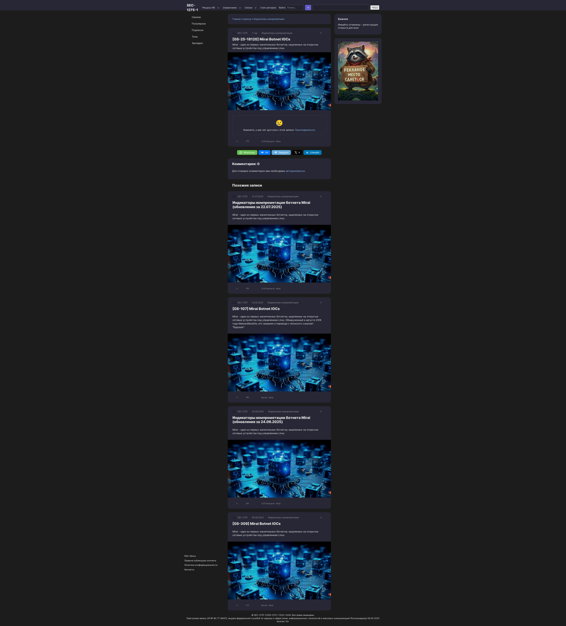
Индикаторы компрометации (269, 19)
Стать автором (268, 7)
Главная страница (241, 19)
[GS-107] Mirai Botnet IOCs (256, 309)
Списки (248, 7)
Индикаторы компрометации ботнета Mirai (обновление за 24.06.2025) (271, 420)
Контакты (189, 569)
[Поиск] (308, 7)
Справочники (230, 7)
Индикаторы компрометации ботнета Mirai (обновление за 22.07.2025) (271, 204)
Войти (282, 7)
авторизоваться (295, 170)
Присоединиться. (305, 129)
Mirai (278, 141)
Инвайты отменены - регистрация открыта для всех (358, 26)
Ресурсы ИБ (208, 7)
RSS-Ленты (190, 556)
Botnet (264, 397)
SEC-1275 (242, 33)
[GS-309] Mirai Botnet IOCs (256, 523)
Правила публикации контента (200, 560)
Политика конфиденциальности (201, 565)
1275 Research (268, 141)
